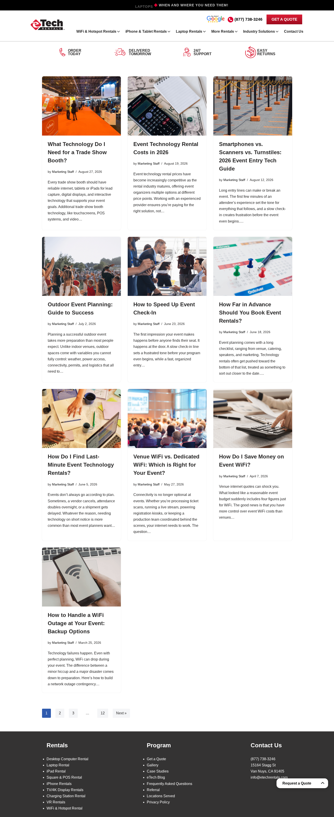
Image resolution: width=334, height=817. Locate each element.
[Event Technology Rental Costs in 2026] (167, 105)
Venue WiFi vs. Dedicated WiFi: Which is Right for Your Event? (166, 464)
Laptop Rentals (189, 31)
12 (103, 713)
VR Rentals (56, 802)
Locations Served (161, 796)
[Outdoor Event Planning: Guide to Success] (81, 266)
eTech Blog (156, 777)
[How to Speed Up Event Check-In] (167, 266)
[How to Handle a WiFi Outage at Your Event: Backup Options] (81, 577)
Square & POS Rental (64, 777)
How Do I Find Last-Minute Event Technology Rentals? (81, 464)
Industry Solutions (259, 31)
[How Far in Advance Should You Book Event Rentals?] (252, 266)
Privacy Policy (158, 802)
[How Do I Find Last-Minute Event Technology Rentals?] (81, 418)
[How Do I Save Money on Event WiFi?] (252, 418)
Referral (153, 790)
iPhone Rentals (59, 784)
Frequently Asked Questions (169, 784)
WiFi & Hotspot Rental (64, 808)
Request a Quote (296, 783)
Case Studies (158, 771)
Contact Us (293, 31)
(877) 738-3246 (248, 19)
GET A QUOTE (284, 19)
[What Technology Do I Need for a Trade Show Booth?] (81, 105)
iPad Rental (56, 771)
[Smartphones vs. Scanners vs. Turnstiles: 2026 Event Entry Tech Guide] (252, 105)
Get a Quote (156, 759)
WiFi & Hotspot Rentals (96, 31)
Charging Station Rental (66, 796)
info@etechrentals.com (269, 777)
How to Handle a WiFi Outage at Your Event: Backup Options (76, 623)
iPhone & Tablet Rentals (146, 31)
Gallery (152, 765)
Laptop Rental (58, 765)
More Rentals (222, 31)
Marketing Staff (63, 171)
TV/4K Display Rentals (65, 790)
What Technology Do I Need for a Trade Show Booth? (77, 152)
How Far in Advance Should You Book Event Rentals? (250, 312)
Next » (121, 713)
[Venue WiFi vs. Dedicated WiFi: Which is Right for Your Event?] (167, 418)
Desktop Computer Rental (67, 759)
